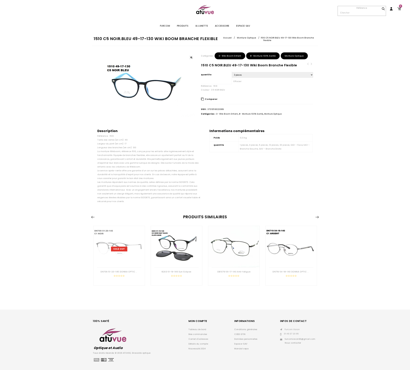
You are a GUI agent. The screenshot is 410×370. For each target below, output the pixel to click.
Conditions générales (245, 329)
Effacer (238, 81)
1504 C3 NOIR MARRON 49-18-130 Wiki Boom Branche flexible (308, 68)
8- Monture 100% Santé (263, 55)
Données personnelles (246, 339)
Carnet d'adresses (198, 339)
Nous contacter (293, 342)
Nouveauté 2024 (197, 348)
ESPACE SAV (243, 25)
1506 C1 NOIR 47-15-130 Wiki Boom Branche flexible (311, 68)
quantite (206, 74)
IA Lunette (201, 25)
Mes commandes (198, 334)
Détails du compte (198, 343)
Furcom (165, 25)
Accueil (227, 37)
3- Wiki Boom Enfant (230, 55)
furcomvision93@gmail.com (300, 339)
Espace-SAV (240, 343)
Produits (183, 25)
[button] (191, 57)
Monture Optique (246, 37)
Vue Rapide (122, 262)
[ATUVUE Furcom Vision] (205, 9)
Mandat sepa (241, 348)
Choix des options (115, 262)
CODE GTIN (239, 334)
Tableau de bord (197, 329)
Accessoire (222, 25)
